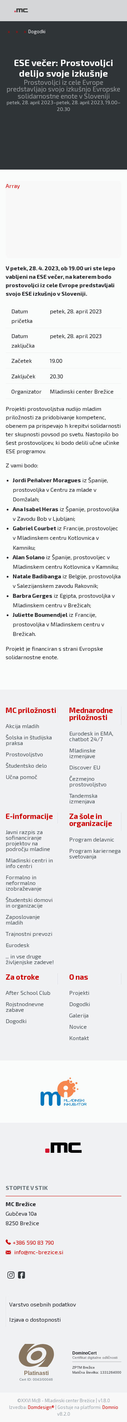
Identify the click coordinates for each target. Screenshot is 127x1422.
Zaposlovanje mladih (23, 919)
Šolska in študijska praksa (29, 740)
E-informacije (29, 816)
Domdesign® (41, 1407)
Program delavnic (91, 839)
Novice (78, 1026)
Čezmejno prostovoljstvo (88, 781)
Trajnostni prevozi (29, 933)
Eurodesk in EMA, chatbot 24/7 (91, 736)
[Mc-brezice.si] (21, 10)
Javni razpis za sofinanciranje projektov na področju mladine (28, 840)
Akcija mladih (22, 725)
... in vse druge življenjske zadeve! (30, 959)
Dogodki (16, 1020)
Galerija (79, 1015)
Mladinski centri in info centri (29, 863)
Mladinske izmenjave (82, 753)
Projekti (79, 992)
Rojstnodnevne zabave (25, 1007)
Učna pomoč (21, 776)
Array (13, 185)
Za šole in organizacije (90, 820)
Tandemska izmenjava (83, 798)
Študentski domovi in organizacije (29, 902)
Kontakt (79, 1037)
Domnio (110, 1407)
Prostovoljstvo (24, 754)
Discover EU (84, 767)
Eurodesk (17, 945)
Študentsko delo (26, 765)
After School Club (28, 992)
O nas (78, 976)
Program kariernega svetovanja (95, 853)
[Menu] (60, 10)
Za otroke (22, 976)
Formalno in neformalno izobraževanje (24, 883)
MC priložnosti (31, 710)
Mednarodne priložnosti (91, 714)
